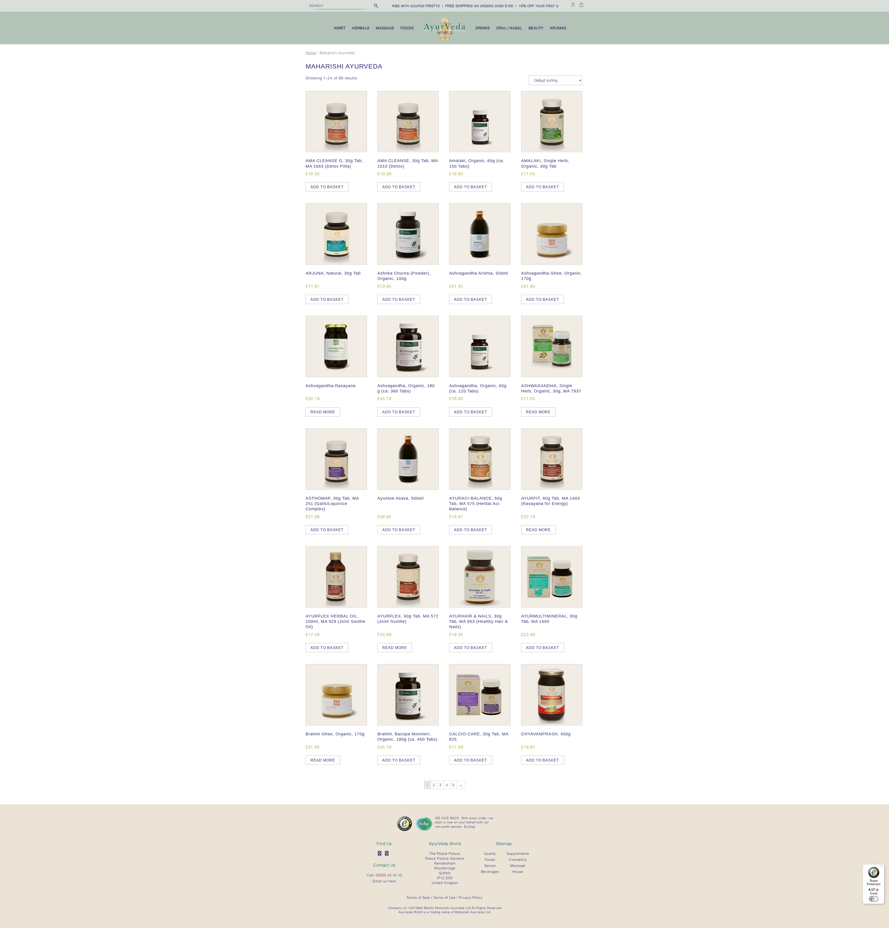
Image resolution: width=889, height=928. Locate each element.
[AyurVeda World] (444, 39)
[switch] (873, 899)
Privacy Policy (471, 897)
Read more (322, 412)
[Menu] (881, 867)
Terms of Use (444, 897)
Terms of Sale (418, 897)
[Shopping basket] (580, 4)
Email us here (384, 881)
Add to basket (327, 187)
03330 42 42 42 (389, 875)
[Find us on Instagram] (388, 854)
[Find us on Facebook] (381, 854)
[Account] (573, 4)
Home (311, 53)
